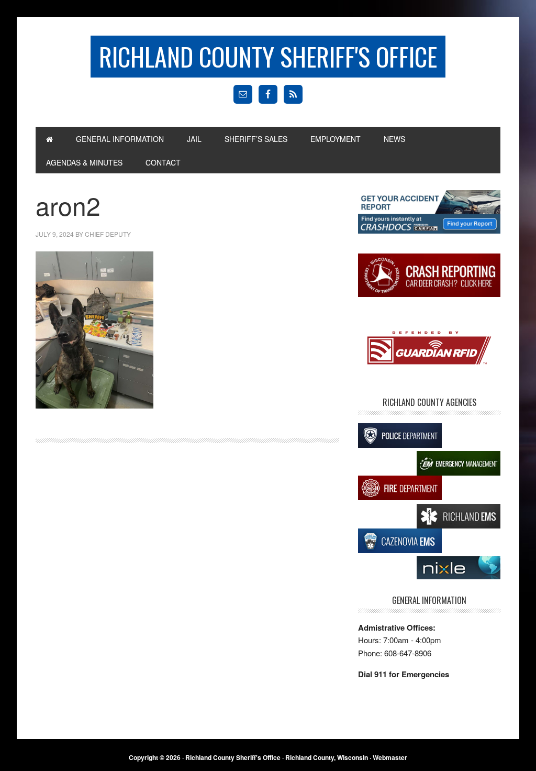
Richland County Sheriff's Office (268, 56)
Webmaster (390, 757)
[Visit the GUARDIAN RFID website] (429, 349)
